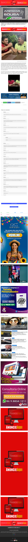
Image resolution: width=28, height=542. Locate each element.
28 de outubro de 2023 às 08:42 (6, 125)
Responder (5, 116)
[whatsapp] (12, 534)
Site (7, 283)
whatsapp (8, 212)
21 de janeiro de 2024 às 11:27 (6, 191)
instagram (8, 214)
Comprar (21, 283)
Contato (15, 538)
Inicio (12, 538)
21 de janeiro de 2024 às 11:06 (6, 163)
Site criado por (12, 540)
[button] (27, 21)
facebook (21, 212)
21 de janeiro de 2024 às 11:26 (6, 184)
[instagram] (27, 6)
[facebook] (26, 6)
